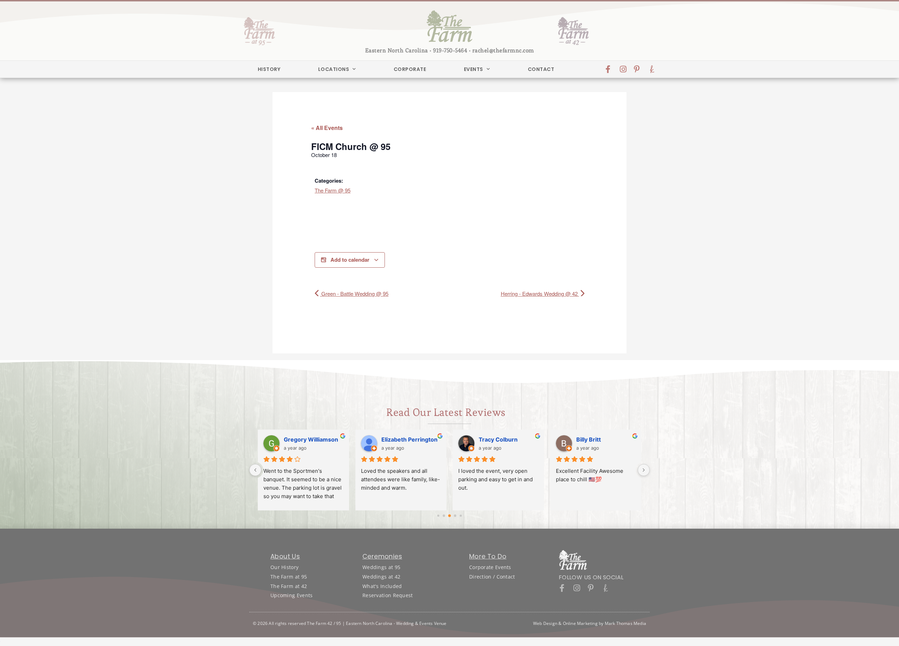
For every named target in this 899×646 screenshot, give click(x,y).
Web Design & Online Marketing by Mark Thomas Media (589, 623)
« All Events (327, 128)
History (269, 69)
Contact (541, 69)
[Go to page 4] (461, 516)
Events (473, 69)
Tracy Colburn (498, 439)
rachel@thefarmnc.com (503, 50)
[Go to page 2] (449, 515)
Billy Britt (588, 439)
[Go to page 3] (455, 516)
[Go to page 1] (444, 516)
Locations (333, 69)
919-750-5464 (450, 50)
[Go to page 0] (438, 516)
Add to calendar (350, 259)
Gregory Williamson (311, 439)
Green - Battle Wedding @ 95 (354, 293)
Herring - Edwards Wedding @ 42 (540, 293)
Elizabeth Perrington (409, 439)
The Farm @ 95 (332, 190)
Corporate (410, 69)
